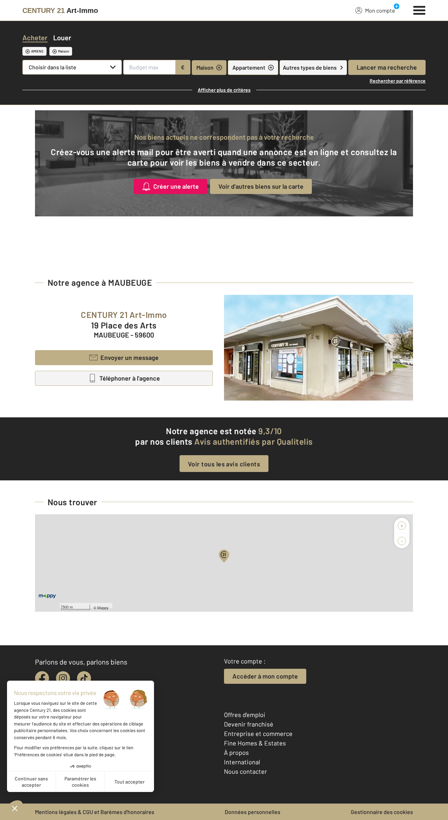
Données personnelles (252, 811)
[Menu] (419, 9)
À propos (236, 752)
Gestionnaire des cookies (382, 811)
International (242, 762)
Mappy (103, 607)
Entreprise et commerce (258, 733)
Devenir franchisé (248, 724)
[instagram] (63, 678)
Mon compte (380, 10)
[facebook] (42, 678)
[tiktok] (84, 678)
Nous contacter (245, 771)
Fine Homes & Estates (255, 743)
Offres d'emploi (244, 714)
